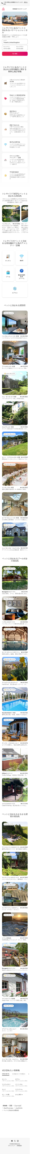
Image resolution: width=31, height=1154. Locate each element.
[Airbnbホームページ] (3, 9)
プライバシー (11, 1145)
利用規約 (19, 1145)
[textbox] (8, 48)
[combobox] (14, 42)
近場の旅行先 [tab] (5, 1074)
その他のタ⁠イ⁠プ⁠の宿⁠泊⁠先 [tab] (18, 1074)
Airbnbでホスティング (20, 9)
